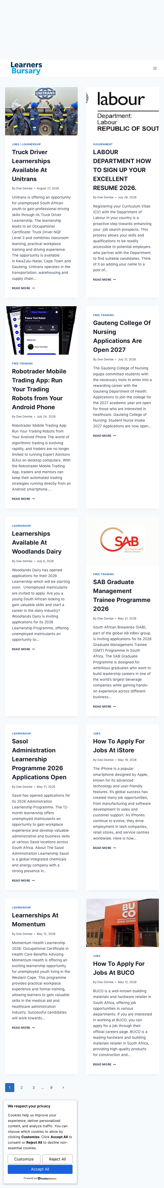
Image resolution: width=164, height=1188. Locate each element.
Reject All (57, 1159)
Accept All (40, 1169)
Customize (24, 1159)
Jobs (15, 144)
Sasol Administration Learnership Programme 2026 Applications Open (39, 759)
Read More (23, 288)
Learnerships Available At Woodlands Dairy (37, 542)
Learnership (31, 144)
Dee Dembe (24, 188)
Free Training (22, 363)
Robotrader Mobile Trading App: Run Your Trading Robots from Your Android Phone (39, 389)
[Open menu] (155, 68)
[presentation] (41, 111)
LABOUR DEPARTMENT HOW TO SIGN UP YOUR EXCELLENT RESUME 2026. (122, 169)
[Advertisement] (82, 30)
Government (103, 144)
